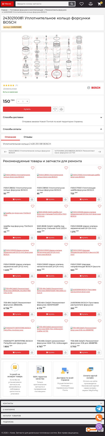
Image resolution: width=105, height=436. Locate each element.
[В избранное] (55, 109)
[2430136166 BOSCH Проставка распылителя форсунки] (86, 290)
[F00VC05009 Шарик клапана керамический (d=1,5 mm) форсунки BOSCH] (19, 252)
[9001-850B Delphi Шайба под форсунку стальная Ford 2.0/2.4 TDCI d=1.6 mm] (52, 214)
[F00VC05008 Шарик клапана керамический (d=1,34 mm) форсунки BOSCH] (86, 214)
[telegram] (98, 408)
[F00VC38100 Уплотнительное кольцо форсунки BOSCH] (52, 176)
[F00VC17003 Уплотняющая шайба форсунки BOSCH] (86, 176)
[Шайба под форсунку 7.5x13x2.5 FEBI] (19, 214)
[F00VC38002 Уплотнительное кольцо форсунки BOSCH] (19, 176)
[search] (72, 4)
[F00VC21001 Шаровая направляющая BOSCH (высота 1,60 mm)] (86, 252)
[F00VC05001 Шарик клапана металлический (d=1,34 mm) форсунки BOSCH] (52, 252)
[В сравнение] (61, 109)
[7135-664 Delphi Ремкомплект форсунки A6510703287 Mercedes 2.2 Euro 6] (52, 290)
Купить (27, 109)
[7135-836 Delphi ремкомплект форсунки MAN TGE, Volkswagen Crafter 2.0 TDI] (52, 329)
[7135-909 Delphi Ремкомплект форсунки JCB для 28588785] (86, 329)
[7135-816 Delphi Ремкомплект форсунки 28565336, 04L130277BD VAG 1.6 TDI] (19, 290)
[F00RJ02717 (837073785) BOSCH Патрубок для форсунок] (19, 329)
